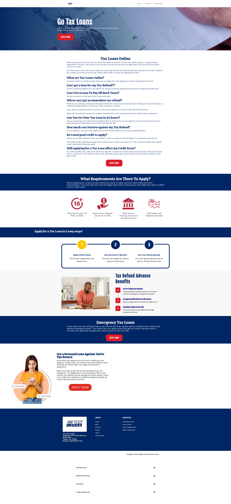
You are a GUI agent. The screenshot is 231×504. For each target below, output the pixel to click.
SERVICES (127, 417)
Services (147, 3)
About (139, 3)
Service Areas (158, 3)
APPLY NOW (65, 37)
